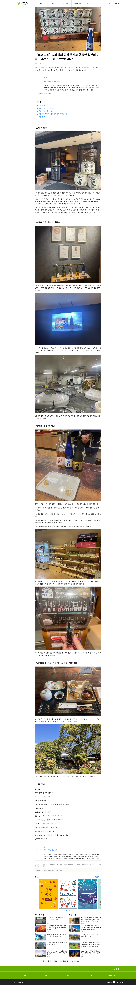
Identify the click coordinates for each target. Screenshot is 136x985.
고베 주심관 (42, 105)
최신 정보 (90, 975)
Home (23, 975)
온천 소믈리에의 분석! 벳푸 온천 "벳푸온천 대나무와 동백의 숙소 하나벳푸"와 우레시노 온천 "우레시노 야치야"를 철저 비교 (91, 920)
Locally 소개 (112, 975)
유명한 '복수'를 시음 (45, 111)
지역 (45, 975)
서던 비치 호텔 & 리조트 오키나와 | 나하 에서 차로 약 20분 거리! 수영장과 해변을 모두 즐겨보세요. (91, 927)
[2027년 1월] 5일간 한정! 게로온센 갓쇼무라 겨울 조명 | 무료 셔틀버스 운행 (90, 953)
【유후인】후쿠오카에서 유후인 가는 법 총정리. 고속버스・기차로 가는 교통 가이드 (57, 953)
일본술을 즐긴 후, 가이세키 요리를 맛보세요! (53, 114)
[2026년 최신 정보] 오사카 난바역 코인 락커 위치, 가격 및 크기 (57, 918)
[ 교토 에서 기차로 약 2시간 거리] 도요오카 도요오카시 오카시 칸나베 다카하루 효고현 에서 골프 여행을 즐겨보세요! (91, 945)
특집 (68, 975)
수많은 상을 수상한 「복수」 (48, 108)
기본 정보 (42, 117)
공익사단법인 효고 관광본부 (52, 81)
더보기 (97, 877)
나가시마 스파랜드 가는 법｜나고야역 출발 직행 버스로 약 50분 (56, 935)
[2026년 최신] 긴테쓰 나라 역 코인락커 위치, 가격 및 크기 (57, 943)
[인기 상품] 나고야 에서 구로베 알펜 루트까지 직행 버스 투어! (91, 935)
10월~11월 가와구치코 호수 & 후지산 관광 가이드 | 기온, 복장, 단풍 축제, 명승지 (56, 927)
